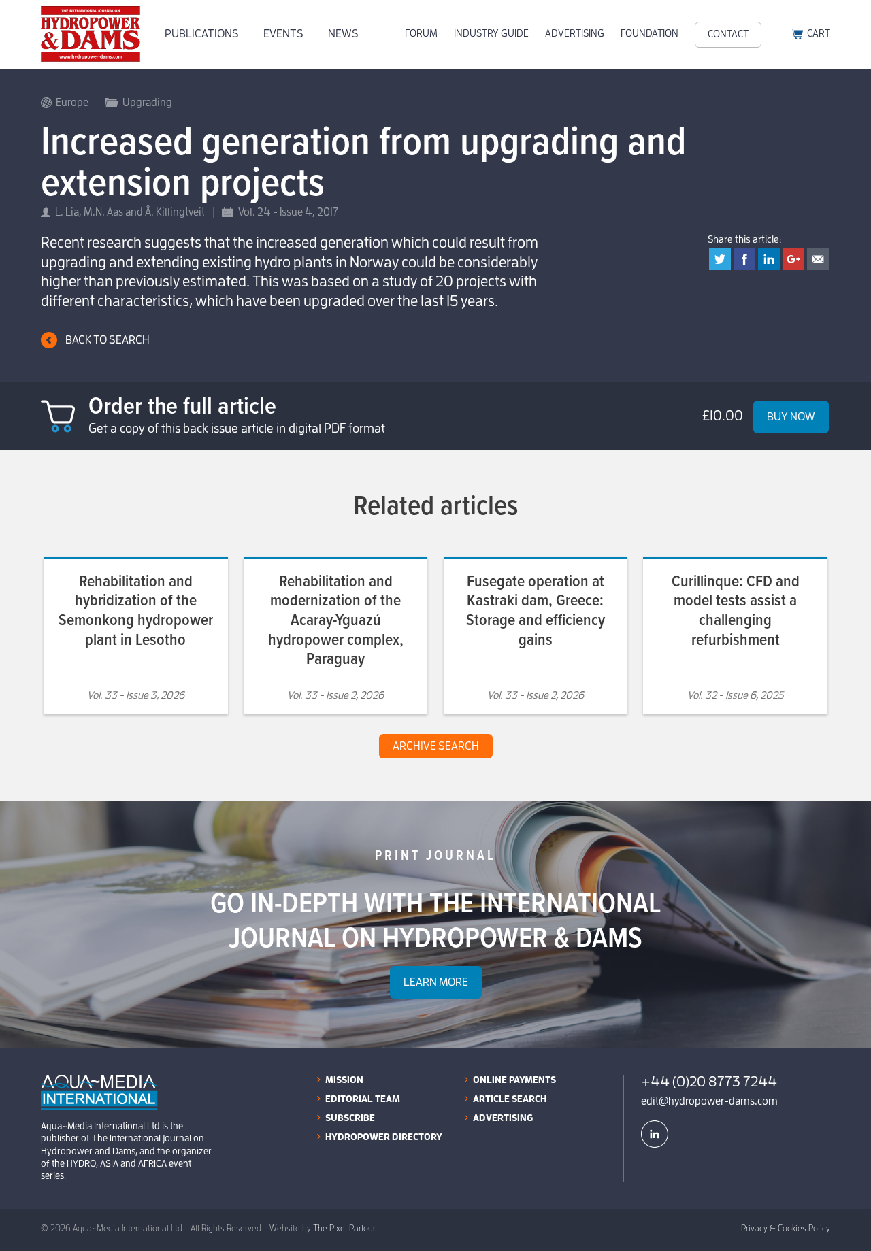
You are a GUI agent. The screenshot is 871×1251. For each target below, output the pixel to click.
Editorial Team (362, 1098)
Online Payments (514, 1079)
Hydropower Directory (383, 1136)
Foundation (649, 34)
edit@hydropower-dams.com (709, 1101)
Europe (72, 102)
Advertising (574, 34)
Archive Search (436, 746)
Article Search (509, 1098)
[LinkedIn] (654, 1134)
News (343, 33)
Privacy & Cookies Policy (785, 1228)
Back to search (107, 340)
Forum (421, 34)
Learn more (436, 982)
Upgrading (147, 102)
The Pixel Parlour (344, 1228)
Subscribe (350, 1117)
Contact (728, 34)
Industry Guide (491, 34)
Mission (344, 1079)
